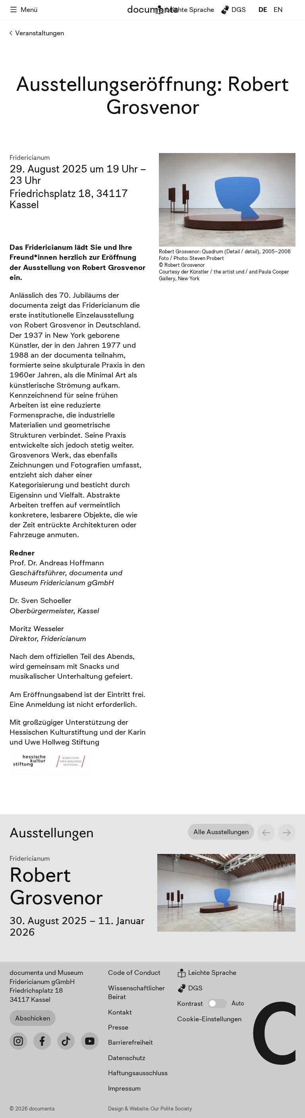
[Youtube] (89, 1041)
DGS (238, 9)
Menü (29, 9)
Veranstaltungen (39, 33)
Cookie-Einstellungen (209, 1019)
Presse (118, 1027)
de (263, 9)
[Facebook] (42, 1041)
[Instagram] (18, 1041)
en (278, 9)
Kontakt (120, 1012)
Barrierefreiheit (130, 1042)
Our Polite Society (171, 1108)
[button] (217, 1003)
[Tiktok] (66, 1041)
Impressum (124, 1088)
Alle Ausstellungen (221, 831)
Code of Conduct (134, 972)
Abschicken (32, 1018)
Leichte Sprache (189, 9)
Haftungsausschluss (138, 1072)
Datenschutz (126, 1057)
